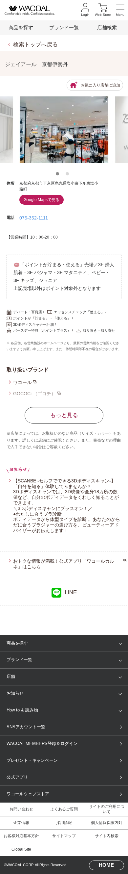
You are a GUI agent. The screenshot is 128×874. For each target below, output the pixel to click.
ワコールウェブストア (28, 793)
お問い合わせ (21, 809)
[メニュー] (120, 10)
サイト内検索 (106, 836)
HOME (106, 865)
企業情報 (21, 822)
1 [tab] (59, 175)
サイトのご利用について (106, 809)
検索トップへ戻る (35, 44)
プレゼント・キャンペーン (32, 760)
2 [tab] (69, 175)
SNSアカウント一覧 (26, 726)
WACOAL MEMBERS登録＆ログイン (42, 743)
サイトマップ (64, 836)
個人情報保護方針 (106, 822)
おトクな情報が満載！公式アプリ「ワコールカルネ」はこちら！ (63, 563)
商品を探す (21, 27)
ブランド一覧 (64, 27)
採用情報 (64, 822)
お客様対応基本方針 (21, 836)
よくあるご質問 (64, 809)
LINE (71, 592)
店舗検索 (107, 27)
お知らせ (15, 693)
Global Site (21, 849)
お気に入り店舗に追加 (100, 85)
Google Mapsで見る (41, 199)
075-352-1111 (33, 217)
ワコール (22, 382)
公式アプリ (17, 777)
